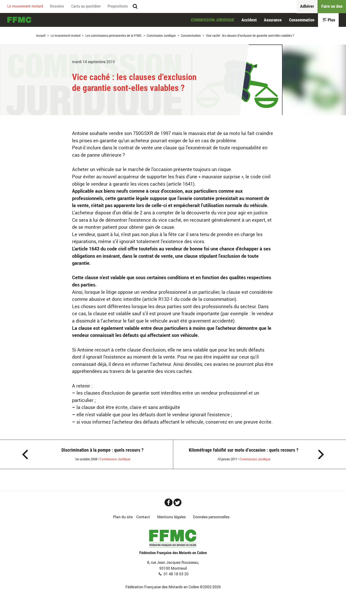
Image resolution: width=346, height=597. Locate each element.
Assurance (273, 19)
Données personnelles (211, 516)
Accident (249, 19)
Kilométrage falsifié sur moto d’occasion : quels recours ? (243, 450)
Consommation (301, 19)
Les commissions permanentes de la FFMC (113, 35)
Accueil (19, 20)
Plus (331, 19)
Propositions (118, 6)
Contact (143, 516)
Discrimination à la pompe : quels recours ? (102, 450)
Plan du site (123, 516)
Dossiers (57, 6)
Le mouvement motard (25, 6)
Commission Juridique (212, 19)
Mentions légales (171, 516)
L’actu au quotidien (86, 6)
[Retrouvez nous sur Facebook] (169, 502)
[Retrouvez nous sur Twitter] (177, 502)
